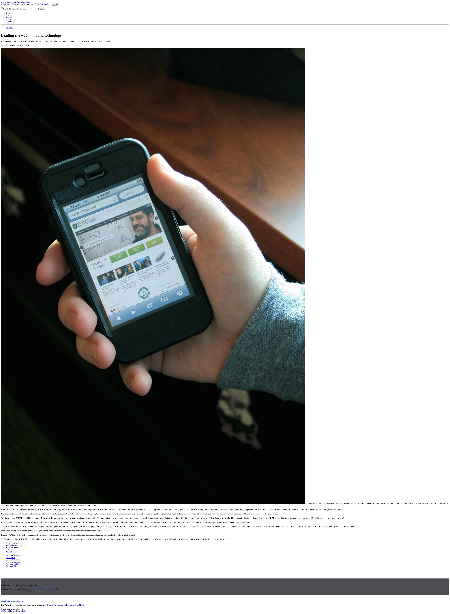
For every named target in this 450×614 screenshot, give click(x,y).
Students (9, 17)
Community (10, 22)
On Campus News (12, 543)
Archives (9, 552)
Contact (8, 549)
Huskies (9, 19)
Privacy (13, 611)
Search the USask (9, 9)
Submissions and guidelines (16, 545)
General (8, 15)
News (49, 4)
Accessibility (21, 611)
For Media (9, 28)
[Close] (2, 7)
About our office (12, 547)
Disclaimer (5, 611)
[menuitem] (227, 13)
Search (42, 9)
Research (9, 13)
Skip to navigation (23, 2)
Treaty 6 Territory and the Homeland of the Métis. (65, 605)
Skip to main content (8, 2)
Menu (55, 4)
